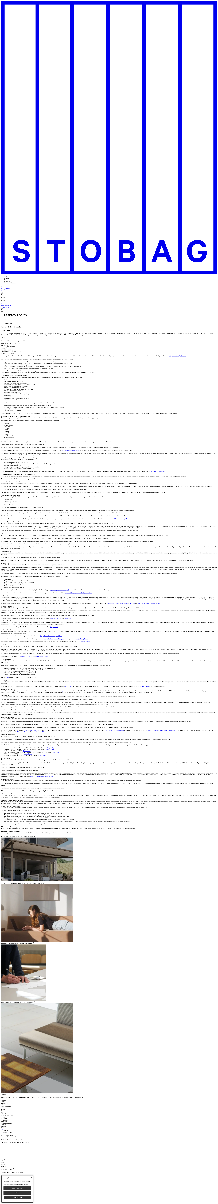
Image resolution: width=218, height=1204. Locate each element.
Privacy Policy (50, 748)
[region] (17, 1189)
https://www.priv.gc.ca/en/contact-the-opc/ (41, 776)
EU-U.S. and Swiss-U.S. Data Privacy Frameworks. (161, 730)
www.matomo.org (58, 690)
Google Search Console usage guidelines (51, 636)
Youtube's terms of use (26, 656)
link (8, 677)
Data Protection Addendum (33, 730)
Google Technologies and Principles (54, 639)
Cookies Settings (17, 1197)
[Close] (31, 1178)
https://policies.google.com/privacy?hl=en (149, 603)
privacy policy (69, 686)
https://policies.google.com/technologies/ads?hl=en (78, 593)
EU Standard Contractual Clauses (115, 730)
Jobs (2, 1129)
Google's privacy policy (55, 618)
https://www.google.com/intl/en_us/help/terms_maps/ (121, 603)
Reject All (17, 1192)
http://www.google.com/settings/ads (59, 590)
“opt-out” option (144, 686)
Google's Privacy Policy (41, 656)
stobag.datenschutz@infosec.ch (177, 356)
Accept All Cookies (17, 1188)
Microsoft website (22, 732)
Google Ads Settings (84, 641)
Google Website (54, 627)
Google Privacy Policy (82, 639)
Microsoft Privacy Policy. (39, 732)
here (194, 560)
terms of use (68, 618)
